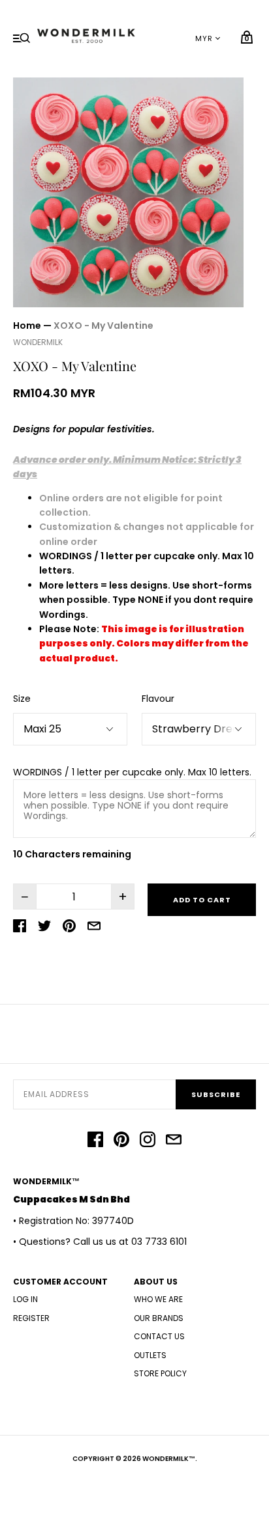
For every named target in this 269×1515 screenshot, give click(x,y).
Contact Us (159, 1336)
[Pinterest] (121, 1141)
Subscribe (215, 1094)
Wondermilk (38, 342)
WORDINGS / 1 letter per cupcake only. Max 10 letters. (132, 772)
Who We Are (158, 1299)
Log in (25, 1299)
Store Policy (160, 1373)
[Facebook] (95, 1141)
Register (31, 1318)
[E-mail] (174, 1141)
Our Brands (158, 1318)
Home (27, 325)
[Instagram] (147, 1141)
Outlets (150, 1355)
